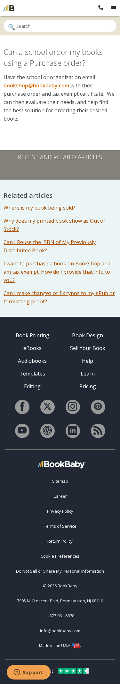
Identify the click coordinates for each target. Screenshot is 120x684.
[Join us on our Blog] (47, 431)
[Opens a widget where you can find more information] (28, 673)
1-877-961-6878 (60, 616)
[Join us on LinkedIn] (73, 431)
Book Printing (32, 335)
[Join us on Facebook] (22, 407)
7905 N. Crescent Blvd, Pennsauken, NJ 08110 (60, 601)
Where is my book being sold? (39, 207)
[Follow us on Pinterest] (98, 407)
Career (60, 496)
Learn (88, 373)
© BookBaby (60, 586)
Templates (32, 373)
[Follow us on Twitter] (47, 407)
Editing (32, 386)
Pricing (87, 386)
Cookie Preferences (60, 556)
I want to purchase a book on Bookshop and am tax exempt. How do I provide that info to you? (57, 272)
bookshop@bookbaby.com (36, 85)
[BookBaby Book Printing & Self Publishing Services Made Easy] (62, 464)
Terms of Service (60, 526)
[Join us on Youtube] (22, 431)
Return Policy (60, 541)
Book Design (87, 335)
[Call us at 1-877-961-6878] (101, 8)
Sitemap (60, 481)
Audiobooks (32, 360)
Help (87, 360)
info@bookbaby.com (60, 631)
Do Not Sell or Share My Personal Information (60, 571)
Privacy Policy (60, 511)
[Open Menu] (113, 8)
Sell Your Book (87, 348)
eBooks (32, 348)
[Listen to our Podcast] (98, 431)
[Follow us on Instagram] (73, 407)
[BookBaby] (8, 8)
